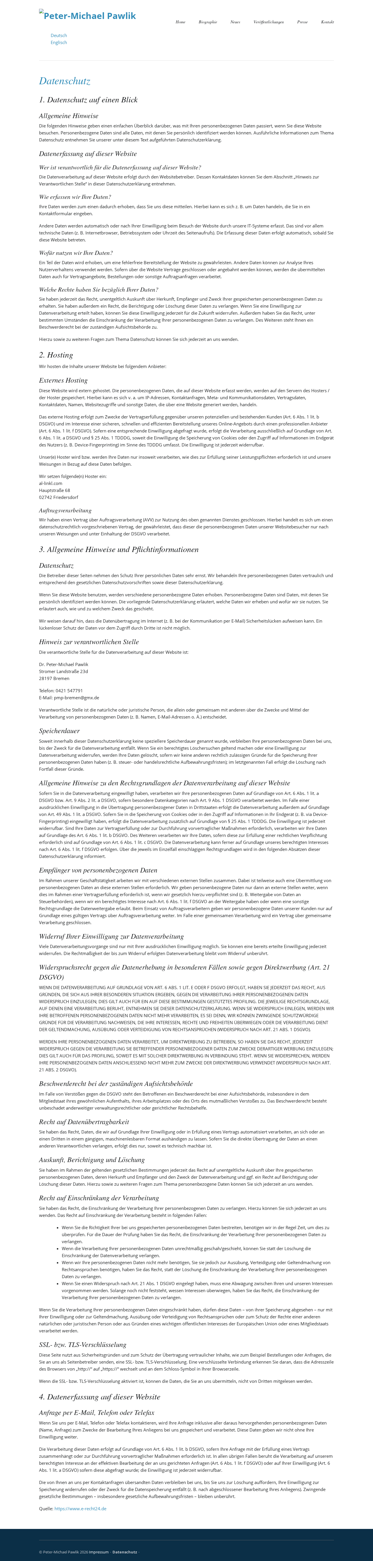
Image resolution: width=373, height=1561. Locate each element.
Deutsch (59, 35)
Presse (302, 21)
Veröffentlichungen (269, 21)
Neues (235, 21)
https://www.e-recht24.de (80, 1508)
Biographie (208, 21)
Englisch (59, 42)
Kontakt (327, 21)
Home (180, 21)
